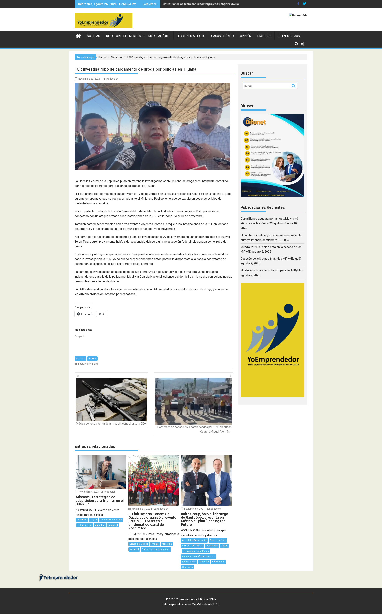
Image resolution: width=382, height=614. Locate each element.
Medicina (167, 544)
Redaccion (112, 78)
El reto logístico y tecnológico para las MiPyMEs (272, 270)
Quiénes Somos (289, 36)
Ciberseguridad (218, 540)
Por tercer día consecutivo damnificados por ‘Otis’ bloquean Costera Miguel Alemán (194, 429)
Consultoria (212, 545)
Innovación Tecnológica (196, 551)
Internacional (189, 561)
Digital (93, 519)
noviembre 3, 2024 (194, 508)
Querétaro (187, 567)
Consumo (82, 519)
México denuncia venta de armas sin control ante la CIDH (111, 423)
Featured (83, 363)
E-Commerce (85, 525)
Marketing (100, 525)
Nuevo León (218, 561)
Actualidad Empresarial (194, 540)
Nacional (80, 358)
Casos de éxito (222, 36)
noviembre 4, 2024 (89, 491)
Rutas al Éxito (159, 36)
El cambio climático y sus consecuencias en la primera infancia (204, 4)
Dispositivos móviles (111, 519)
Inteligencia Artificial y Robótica (198, 556)
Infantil (155, 544)
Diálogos (264, 36)
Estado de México (139, 544)
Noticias (93, 36)
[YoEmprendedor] (78, 35)
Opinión (245, 36)
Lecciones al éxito (191, 36)
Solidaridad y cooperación (156, 549)
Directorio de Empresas (124, 36)
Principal (94, 363)
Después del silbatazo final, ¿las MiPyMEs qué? (271, 258)
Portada (92, 358)
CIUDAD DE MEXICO (192, 545)
